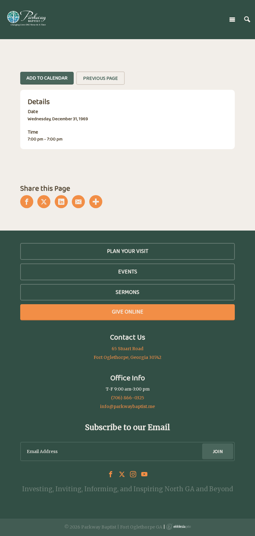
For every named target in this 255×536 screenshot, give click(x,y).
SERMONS (127, 292)
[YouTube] (144, 474)
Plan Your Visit (127, 251)
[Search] (247, 19)
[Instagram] (133, 474)
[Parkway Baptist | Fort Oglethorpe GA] (26, 18)
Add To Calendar (46, 77)
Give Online (127, 312)
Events (127, 272)
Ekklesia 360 (178, 527)
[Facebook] (111, 474)
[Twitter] (122, 474)
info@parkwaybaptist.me (127, 406)
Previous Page (100, 78)
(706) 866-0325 (127, 398)
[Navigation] (232, 19)
